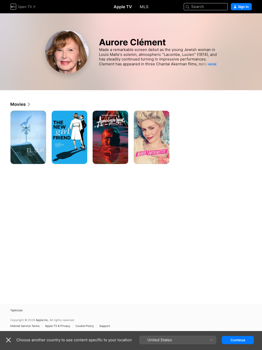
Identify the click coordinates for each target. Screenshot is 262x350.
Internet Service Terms (25, 326)
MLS (144, 6)
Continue (238, 340)
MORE (212, 64)
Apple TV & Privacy (57, 326)
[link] (20, 104)
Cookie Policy (84, 326)
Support (104, 326)
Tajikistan (16, 310)
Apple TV (123, 6)
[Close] (8, 340)
